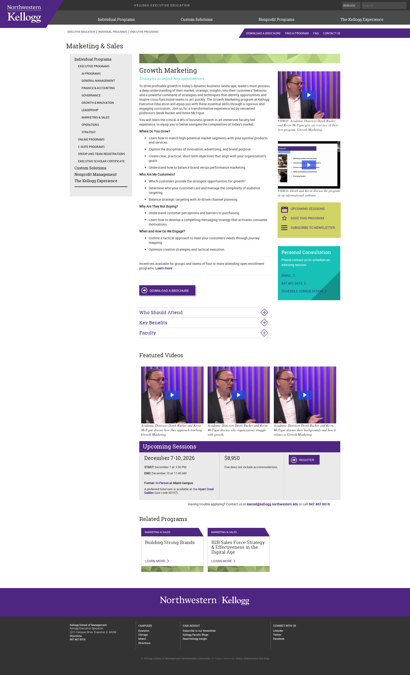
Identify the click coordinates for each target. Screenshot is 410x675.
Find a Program (297, 33)
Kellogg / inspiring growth (188, 605)
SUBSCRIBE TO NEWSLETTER (313, 227)
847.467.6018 (291, 283)
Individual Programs (116, 19)
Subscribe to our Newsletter (199, 630)
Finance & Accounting (98, 88)
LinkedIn (278, 630)
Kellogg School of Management (88, 625)
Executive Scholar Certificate (101, 161)
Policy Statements (247, 658)
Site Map (264, 658)
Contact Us (331, 33)
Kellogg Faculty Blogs (195, 634)
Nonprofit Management (96, 174)
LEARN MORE (155, 561)
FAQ (316, 33)
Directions (76, 636)
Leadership (90, 110)
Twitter (277, 634)
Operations (90, 125)
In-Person (162, 483)
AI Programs (91, 73)
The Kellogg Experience (361, 19)
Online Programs (91, 139)
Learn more (163, 268)
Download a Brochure (263, 33)
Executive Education (81, 31)
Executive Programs (144, 31)
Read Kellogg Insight (195, 638)
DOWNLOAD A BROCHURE (169, 290)
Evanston (143, 630)
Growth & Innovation (98, 102)
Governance (91, 95)
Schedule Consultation (302, 291)
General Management (98, 80)
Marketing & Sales (95, 117)
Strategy (89, 132)
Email (286, 275)
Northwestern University (234, 605)
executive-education (37, 14)
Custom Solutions (197, 19)
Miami (142, 638)
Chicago (143, 634)
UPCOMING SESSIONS (308, 208)
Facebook (278, 638)
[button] (309, 95)
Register (306, 460)
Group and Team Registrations (101, 154)
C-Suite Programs (91, 147)
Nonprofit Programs (276, 19)
